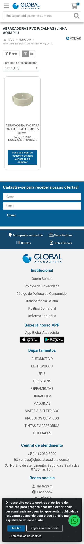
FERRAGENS (42, 381)
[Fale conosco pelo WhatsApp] (74, 520)
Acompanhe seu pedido (28, 235)
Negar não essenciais (44, 528)
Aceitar (16, 528)
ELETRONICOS (42, 366)
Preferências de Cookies (25, 536)
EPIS (42, 374)
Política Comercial (42, 308)
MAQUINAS (42, 403)
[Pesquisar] (76, 16)
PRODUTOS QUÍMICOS (42, 418)
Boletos (26, 243)
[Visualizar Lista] (32, 54)
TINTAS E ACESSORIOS (42, 426)
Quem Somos (42, 279)
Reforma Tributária (42, 316)
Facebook (44, 492)
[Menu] (6, 5)
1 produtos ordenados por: (20, 63)
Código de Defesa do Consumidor (42, 294)
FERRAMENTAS (42, 389)
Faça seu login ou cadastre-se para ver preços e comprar (22, 157)
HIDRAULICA (42, 396)
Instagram (44, 486)
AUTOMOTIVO (42, 359)
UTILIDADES (42, 433)
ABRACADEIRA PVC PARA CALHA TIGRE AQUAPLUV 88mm (22, 129)
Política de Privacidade (42, 286)
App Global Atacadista (42, 333)
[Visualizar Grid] (25, 54)
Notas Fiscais (63, 243)
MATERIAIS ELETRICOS (42, 411)
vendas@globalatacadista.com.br (44, 460)
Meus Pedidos (62, 235)
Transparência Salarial (42, 301)
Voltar (75, 38)
